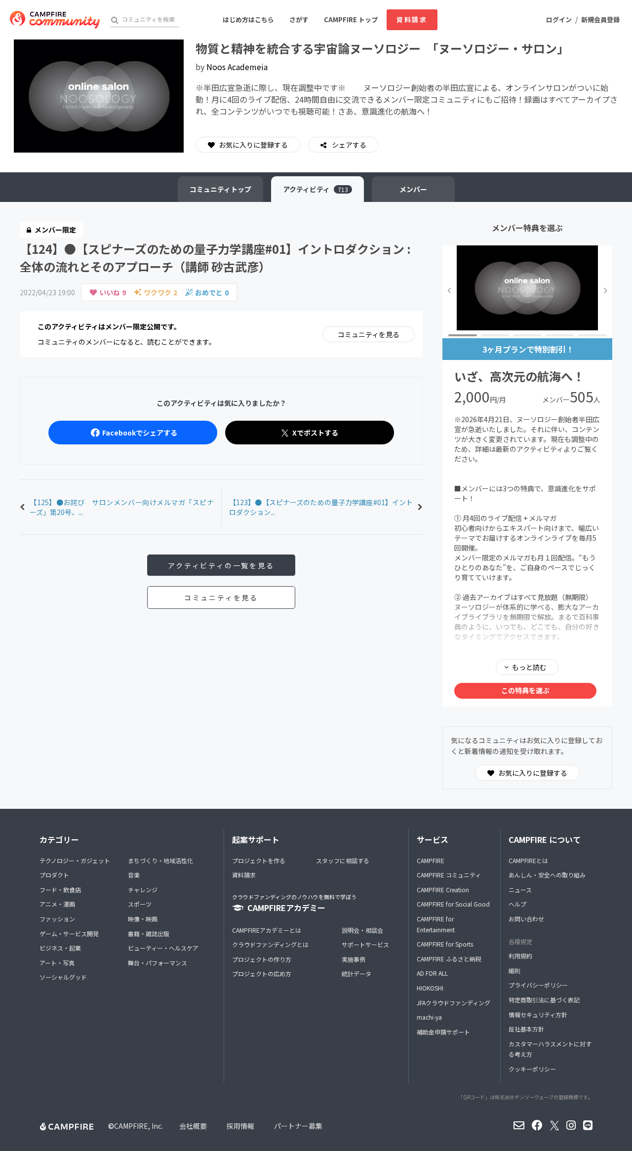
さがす (299, 19)
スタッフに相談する (342, 860)
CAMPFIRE (430, 860)
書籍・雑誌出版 (148, 933)
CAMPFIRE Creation (443, 889)
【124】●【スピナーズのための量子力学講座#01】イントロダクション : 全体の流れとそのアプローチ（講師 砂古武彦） (215, 257)
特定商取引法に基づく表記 (544, 999)
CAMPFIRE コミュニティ (449, 875)
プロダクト (54, 875)
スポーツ (140, 904)
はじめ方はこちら (248, 19)
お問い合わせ (526, 918)
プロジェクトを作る (258, 860)
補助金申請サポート (443, 1032)
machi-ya (429, 1017)
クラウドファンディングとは (270, 944)
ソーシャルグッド (63, 977)
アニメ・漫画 (57, 904)
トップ (220, 189)
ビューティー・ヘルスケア (163, 948)
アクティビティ (315, 189)
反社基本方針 (526, 1029)
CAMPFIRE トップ (351, 19)
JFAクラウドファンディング (453, 1002)
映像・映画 (143, 918)
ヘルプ (517, 904)
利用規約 (520, 956)
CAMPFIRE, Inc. (138, 1126)
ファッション (57, 918)
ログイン (559, 19)
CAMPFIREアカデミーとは (266, 930)
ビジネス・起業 (60, 948)
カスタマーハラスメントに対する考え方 (550, 1049)
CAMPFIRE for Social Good (453, 904)
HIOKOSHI (430, 988)
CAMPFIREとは (528, 860)
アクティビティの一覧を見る (221, 565)
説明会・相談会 (362, 930)
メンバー (413, 189)
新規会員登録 (600, 19)
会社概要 (193, 1126)
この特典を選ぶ (525, 690)
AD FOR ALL (432, 973)
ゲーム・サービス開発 (69, 933)
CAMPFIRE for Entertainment (436, 924)
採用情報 (240, 1126)
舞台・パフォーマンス (157, 962)
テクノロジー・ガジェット (75, 860)
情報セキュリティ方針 (538, 1014)
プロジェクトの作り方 (261, 959)
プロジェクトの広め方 (261, 973)
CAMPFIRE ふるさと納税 (449, 958)
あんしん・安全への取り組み (547, 875)
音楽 (134, 875)
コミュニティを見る (368, 334)
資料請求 (411, 19)
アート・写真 (57, 962)
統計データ (356, 973)
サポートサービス (365, 944)
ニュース (520, 889)
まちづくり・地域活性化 (160, 860)
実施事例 (353, 959)
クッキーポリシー (532, 1069)
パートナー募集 (298, 1126)
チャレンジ (143, 889)
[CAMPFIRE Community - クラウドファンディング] (55, 20)
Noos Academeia (237, 67)
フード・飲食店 (60, 889)
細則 (514, 970)
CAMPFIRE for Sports (445, 944)
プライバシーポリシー (538, 985)
